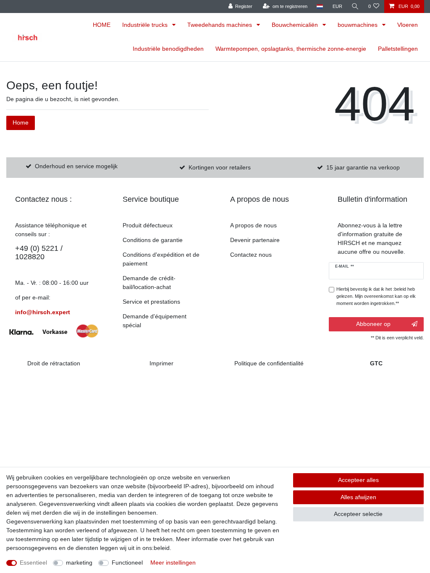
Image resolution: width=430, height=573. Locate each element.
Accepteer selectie (358, 513)
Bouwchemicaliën (296, 24)
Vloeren (407, 24)
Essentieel (33, 562)
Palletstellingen (398, 48)
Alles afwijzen (358, 497)
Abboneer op (373, 323)
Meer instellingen (173, 562)
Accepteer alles (358, 480)
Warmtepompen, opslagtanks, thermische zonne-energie (290, 48)
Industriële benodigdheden (168, 48)
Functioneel (127, 562)
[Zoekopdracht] (355, 6)
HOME (101, 24)
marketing (79, 562)
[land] (320, 6)
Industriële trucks (145, 24)
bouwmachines (358, 24)
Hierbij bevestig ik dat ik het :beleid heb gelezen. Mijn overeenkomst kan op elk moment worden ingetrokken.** (376, 296)
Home (21, 122)
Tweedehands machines (220, 24)
